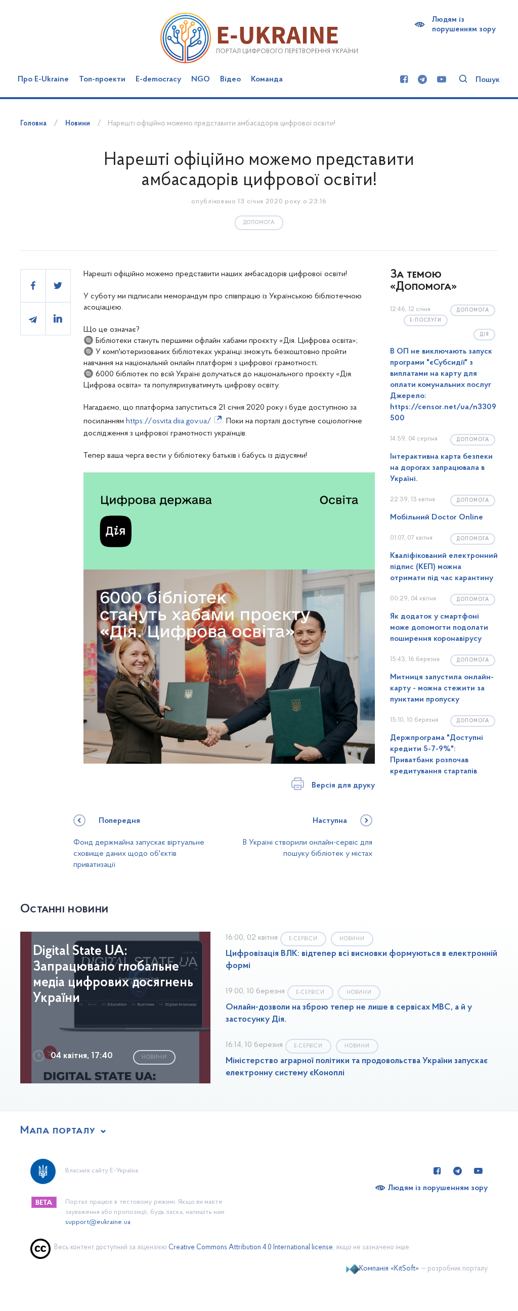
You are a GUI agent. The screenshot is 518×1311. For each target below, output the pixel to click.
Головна (33, 123)
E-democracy (158, 79)
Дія (484, 334)
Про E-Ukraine (43, 79)
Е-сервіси (303, 939)
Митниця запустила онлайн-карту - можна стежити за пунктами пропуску (442, 688)
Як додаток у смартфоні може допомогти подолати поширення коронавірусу (439, 628)
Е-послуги (426, 320)
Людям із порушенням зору (464, 24)
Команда (267, 79)
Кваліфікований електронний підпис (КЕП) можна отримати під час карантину (444, 567)
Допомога (259, 223)
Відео (230, 79)
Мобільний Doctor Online (436, 517)
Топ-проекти (102, 79)
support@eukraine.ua (98, 1222)
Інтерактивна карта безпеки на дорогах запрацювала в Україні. (441, 468)
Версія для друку (343, 785)
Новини (77, 123)
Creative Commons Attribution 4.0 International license (250, 1247)
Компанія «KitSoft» (389, 1269)
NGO (200, 79)
